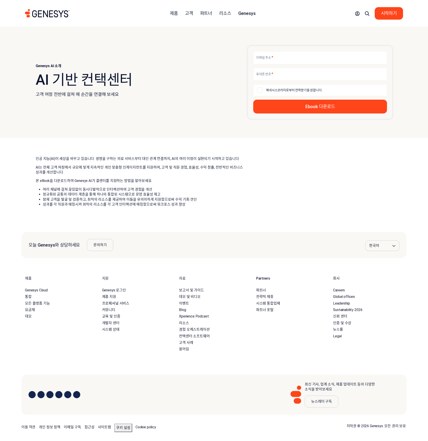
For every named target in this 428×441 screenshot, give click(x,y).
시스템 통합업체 (268, 303)
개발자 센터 (110, 323)
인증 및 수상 (342, 323)
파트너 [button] (206, 13)
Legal (337, 336)
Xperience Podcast (194, 316)
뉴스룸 (338, 329)
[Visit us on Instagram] (41, 394)
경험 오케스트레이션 (194, 329)
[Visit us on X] (50, 394)
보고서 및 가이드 (191, 290)
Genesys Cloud (36, 290)
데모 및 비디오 (190, 297)
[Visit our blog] (76, 394)
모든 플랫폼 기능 (37, 303)
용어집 (184, 349)
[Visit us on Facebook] (58, 394)
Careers (339, 290)
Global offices (344, 297)
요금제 (30, 310)
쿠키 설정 (123, 428)
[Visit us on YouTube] (67, 394)
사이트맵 (104, 427)
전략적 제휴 (265, 297)
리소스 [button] (225, 13)
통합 (28, 297)
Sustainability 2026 (347, 310)
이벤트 (184, 303)
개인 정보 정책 (49, 427)
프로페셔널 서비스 (116, 303)
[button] (357, 13)
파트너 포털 (265, 310)
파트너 (261, 290)
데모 (28, 316)
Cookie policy (146, 427)
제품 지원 (109, 297)
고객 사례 (186, 342)
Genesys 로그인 (114, 290)
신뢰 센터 (340, 316)
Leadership (341, 303)
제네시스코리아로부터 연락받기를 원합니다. (294, 90)
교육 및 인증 (111, 316)
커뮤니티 (108, 310)
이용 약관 (28, 427)
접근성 (89, 427)
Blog (182, 310)
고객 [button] (189, 13)
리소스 (184, 323)
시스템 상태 (110, 329)
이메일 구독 (72, 427)
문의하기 (100, 245)
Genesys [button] (247, 13)
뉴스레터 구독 (321, 401)
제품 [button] (174, 13)
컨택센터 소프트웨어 (194, 336)
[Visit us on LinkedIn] (32, 394)
